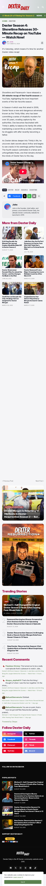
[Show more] (39, 196)
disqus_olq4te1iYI (13, 680)
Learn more (17, 877)
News (39, 16)
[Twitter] (25, 196)
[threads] (25, 868)
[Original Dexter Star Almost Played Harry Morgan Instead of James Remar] (34, 288)
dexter (12, 21)
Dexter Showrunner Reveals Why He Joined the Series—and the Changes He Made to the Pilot (12, 273)
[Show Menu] (3, 7)
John (14, 205)
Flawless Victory (13, 666)
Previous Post (8, 481)
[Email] (34, 196)
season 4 (24, 190)
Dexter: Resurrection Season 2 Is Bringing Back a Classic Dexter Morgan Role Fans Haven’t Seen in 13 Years (25, 635)
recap (17, 190)
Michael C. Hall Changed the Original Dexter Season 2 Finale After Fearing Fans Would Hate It (28, 784)
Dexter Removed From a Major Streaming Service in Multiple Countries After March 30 (34, 273)
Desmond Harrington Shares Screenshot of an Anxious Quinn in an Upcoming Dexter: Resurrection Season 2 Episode (24, 621)
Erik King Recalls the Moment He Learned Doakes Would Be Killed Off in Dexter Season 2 (12, 244)
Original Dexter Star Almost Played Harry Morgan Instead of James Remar (33, 299)
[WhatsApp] (29, 196)
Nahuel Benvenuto (14, 697)
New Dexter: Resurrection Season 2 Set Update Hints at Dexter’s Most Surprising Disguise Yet (24, 648)
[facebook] (11, 868)
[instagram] (20, 868)
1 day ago (35, 703)
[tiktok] (35, 868)
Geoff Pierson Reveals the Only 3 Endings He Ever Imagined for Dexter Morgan (11, 299)
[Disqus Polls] (23, 336)
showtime (33, 190)
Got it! (23, 882)
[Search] (43, 7)
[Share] (42, 42)
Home (4, 21)
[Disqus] (23, 391)
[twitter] (16, 868)
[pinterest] (30, 868)
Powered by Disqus (9, 722)
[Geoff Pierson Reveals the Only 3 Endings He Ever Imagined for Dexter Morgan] (12, 288)
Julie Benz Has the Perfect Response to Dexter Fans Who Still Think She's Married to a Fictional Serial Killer (34, 245)
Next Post (39, 481)
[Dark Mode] (38, 7)
